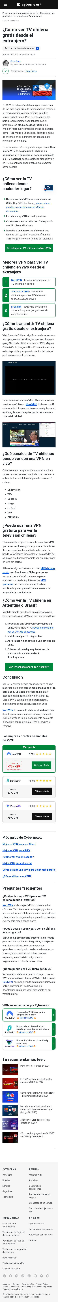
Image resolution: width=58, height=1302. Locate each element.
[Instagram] (17, 1276)
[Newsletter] (47, 1276)
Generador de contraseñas (9, 1225)
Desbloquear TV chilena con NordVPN (29, 248)
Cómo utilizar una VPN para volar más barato (28, 869)
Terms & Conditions (10, 1287)
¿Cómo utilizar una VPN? (16, 876)
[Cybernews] (29, 4)
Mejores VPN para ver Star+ (19, 844)
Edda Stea (16, 61)
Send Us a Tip (28, 1284)
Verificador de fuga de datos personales (13, 1234)
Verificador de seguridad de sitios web (14, 1251)
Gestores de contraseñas (35, 1187)
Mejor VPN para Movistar (17, 863)
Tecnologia (7, 1197)
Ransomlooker (9, 1257)
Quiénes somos (36, 1223)
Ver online (14, 20)
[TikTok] (23, 1276)
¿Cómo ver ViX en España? (18, 856)
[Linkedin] (29, 1276)
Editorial (6, 1186)
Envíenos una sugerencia (41, 1229)
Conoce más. (35, 16)
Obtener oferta (41, 765)
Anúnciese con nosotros (41, 1234)
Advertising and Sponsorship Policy (37, 1287)
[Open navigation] (5, 5)
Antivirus (33, 1180)
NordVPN (31, 404)
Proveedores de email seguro (39, 1196)
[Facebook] (10, 1276)
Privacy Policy (42, 1284)
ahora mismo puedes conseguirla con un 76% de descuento (28, 207)
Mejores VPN (35, 1175)
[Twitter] (4, 1276)
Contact (16, 1284)
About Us (6, 1284)
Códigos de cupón (11, 1268)
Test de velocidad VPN (13, 1263)
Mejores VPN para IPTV (16, 850)
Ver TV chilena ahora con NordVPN (29, 666)
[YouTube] (35, 1276)
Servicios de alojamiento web (41, 1210)
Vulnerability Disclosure (12, 1289)
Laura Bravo (31, 71)
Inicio (4, 20)
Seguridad (7, 1191)
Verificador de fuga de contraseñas (13, 1242)
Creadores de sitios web (40, 1203)
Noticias (6, 1180)
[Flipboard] (41, 1276)
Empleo (33, 1240)
